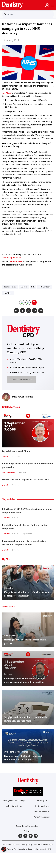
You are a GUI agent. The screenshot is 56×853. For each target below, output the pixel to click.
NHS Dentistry (44, 287)
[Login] (47, 5)
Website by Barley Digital (43, 844)
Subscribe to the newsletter (28, 826)
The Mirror (7, 93)
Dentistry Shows (42, 806)
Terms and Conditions (11, 844)
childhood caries (10, 287)
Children (24, 287)
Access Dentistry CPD (21, 379)
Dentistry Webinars (42, 817)
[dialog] (3, 849)
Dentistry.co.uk (15, 261)
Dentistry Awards (42, 811)
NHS (33, 287)
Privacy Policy (27, 844)
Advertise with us (14, 806)
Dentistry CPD (42, 800)
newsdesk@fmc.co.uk (11, 257)
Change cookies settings (14, 800)
